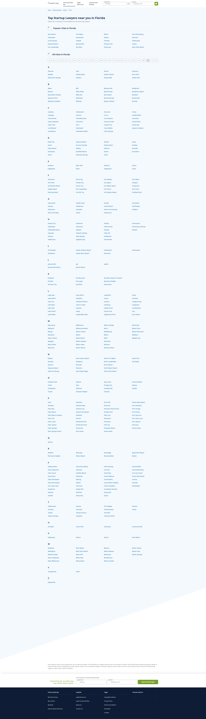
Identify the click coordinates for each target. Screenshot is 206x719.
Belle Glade (80, 91)
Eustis (134, 169)
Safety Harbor (52, 466)
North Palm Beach (110, 371)
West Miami (80, 548)
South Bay (107, 473)
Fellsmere (51, 179)
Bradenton (135, 88)
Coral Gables (108, 128)
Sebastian (79, 476)
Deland (106, 142)
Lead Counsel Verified (93, 3)
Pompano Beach (109, 428)
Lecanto (106, 301)
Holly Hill (107, 233)
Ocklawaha (51, 388)
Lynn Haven (136, 314)
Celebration (80, 112)
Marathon (51, 335)
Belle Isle (79, 95)
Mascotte (51, 348)
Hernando (79, 226)
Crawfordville (136, 115)
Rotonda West (109, 456)
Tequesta (79, 516)
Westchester (80, 561)
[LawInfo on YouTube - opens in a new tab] (149, 696)
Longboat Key (136, 301)
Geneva (50, 206)
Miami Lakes (80, 344)
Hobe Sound (108, 226)
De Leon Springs (81, 145)
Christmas (79, 121)
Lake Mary (51, 305)
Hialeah (78, 40)
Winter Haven (136, 548)
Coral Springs (52, 40)
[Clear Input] (125, 4)
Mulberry (135, 335)
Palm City (51, 418)
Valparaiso (51, 537)
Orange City (108, 385)
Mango (50, 331)
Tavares (78, 506)
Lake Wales (52, 314)
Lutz (133, 311)
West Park (79, 554)
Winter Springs (137, 554)
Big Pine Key (108, 91)
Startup (65, 10)
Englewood (108, 169)
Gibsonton (51, 209)
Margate (51, 341)
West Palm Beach (138, 47)
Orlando (107, 40)
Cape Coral (51, 125)
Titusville (107, 513)
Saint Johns (52, 476)
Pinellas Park (108, 412)
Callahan (51, 112)
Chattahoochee (81, 118)
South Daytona (109, 476)
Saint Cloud (52, 473)
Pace (49, 402)
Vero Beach (136, 537)
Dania (50, 145)
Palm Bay (51, 409)
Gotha (78, 212)
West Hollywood (53, 558)
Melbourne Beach (82, 328)
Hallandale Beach (54, 230)
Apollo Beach (80, 74)
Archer (106, 71)
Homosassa (136, 223)
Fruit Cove (135, 189)
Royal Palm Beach (138, 453)
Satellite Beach (81, 473)
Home (49, 10)
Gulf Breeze (136, 206)
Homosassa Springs (139, 226)
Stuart (106, 495)
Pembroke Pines (81, 425)
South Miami (108, 479)
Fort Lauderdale (53, 47)
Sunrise (134, 479)
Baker (50, 88)
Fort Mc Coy (80, 192)
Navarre (50, 365)
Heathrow (79, 223)
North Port (135, 358)
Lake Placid (52, 311)
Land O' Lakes (80, 305)
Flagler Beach (52, 189)
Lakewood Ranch (81, 301)
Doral (106, 155)
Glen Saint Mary (53, 212)
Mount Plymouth (138, 331)
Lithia (134, 295)
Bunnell (134, 101)
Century (78, 115)
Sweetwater (136, 486)
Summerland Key (138, 470)
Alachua (50, 71)
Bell (77, 88)
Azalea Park (136, 77)
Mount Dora (136, 328)
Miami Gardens (81, 341)
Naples (106, 37)
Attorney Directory (57, 10)
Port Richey (136, 412)
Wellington (51, 551)
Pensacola (107, 47)
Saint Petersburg (137, 34)
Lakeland (79, 298)
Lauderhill (107, 295)
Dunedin (135, 148)
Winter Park (136, 551)
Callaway (51, 115)
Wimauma (107, 554)
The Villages (108, 506)
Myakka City (136, 338)
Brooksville (136, 98)
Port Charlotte (137, 405)
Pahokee (51, 405)
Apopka (78, 77)
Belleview (79, 98)
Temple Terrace (81, 513)
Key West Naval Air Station (113, 278)
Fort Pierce (107, 189)
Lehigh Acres (108, 308)
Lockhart (135, 298)
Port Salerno (136, 421)
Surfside (135, 482)
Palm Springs (52, 428)
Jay (77, 264)
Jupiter (106, 264)
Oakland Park (52, 382)
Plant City (107, 415)
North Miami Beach (110, 368)
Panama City (108, 44)
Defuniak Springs (82, 155)
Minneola (107, 341)
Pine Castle (80, 431)
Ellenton (107, 165)
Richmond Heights (54, 456)
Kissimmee (107, 284)
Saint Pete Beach (53, 479)
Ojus (77, 385)
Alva (77, 71)
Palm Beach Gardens (55, 415)
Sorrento (107, 470)
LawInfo (78, 692)
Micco (106, 328)
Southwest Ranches (110, 489)
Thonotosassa (109, 509)
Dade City (51, 142)
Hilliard (106, 223)
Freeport (135, 182)
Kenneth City (52, 284)
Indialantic (51, 253)
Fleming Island (53, 192)
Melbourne (79, 325)
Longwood (135, 305)
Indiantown (108, 250)
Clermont (107, 112)
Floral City (79, 179)
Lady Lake (51, 295)
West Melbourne (53, 561)
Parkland (79, 415)
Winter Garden (109, 561)
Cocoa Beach (108, 118)
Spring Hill (107, 492)
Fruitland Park (137, 192)
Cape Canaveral (53, 121)
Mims (106, 338)
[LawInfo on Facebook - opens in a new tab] (134, 696)
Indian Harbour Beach (83, 250)
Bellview (79, 101)
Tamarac (51, 509)
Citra (77, 125)
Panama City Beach (82, 412)
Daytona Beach (53, 44)
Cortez (134, 112)
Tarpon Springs (53, 516)
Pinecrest (107, 405)
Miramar (107, 344)
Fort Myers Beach (110, 186)
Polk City (107, 425)
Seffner (78, 482)
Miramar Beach (109, 348)
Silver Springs (108, 466)
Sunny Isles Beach (138, 476)
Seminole (79, 486)
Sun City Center (137, 473)
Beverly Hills (108, 88)
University (107, 526)
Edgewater (51, 169)
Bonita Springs (109, 98)
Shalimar (79, 492)
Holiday (106, 230)
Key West (79, 47)
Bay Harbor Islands (54, 95)
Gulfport (135, 209)
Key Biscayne (80, 278)
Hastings (51, 233)
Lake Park (51, 308)
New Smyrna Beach (82, 358)
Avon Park (135, 74)
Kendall (50, 281)
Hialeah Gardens (81, 233)
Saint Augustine (53, 470)
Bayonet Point (53, 98)
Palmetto (79, 402)
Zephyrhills (51, 582)
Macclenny (51, 325)
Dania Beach (52, 148)
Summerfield (136, 466)
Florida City (80, 182)
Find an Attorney (53, 692)
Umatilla (51, 526)
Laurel (106, 298)
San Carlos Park (53, 486)
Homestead (108, 239)
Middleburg (108, 331)
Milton (106, 335)
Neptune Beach (53, 368)
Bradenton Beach (138, 91)
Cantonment (52, 118)
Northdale (135, 361)
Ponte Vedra (108, 431)
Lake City (51, 301)
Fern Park (51, 182)
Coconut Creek (109, 121)
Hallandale (51, 226)
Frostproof (135, 186)
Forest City (79, 186)
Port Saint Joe (136, 415)
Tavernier (79, 509)
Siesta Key (79, 495)
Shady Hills (79, 489)
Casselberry (52, 131)
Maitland (51, 328)
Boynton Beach (109, 101)
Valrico (78, 537)
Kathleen (51, 278)
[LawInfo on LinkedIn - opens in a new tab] (156, 696)
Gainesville (79, 37)
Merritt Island (80, 331)
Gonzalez (79, 209)
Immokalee (52, 250)
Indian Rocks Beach (82, 253)
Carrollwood (52, 128)
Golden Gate (80, 203)
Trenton (134, 506)
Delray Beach (108, 145)
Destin (106, 151)
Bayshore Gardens (54, 101)
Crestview (135, 118)
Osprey (134, 385)
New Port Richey (53, 371)
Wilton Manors (109, 551)
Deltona (106, 148)
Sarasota (135, 37)
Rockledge (107, 453)
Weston (106, 548)
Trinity (134, 509)
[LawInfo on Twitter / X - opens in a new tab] (141, 696)
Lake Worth (80, 295)
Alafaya (50, 74)
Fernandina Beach (54, 186)
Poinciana (107, 421)
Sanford (50, 492)
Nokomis (79, 368)
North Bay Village (82, 371)
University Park (137, 526)
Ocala (50, 385)
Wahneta (51, 548)
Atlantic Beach (109, 74)
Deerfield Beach (81, 151)
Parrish (78, 418)
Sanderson (51, 489)
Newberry (79, 361)
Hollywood (107, 236)
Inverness (107, 253)
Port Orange (136, 409)
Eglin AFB (79, 165)
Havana (50, 236)
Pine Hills (107, 402)
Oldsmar (79, 388)
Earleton (51, 165)
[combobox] (115, 3)
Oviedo (134, 388)
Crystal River (136, 121)
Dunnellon (135, 151)
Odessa (78, 382)
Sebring (78, 479)
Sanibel (50, 495)
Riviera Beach (80, 456)
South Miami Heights (111, 482)
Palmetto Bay (80, 405)
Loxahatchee (136, 308)
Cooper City (108, 125)
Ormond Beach (137, 382)
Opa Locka (107, 382)
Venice (106, 537)
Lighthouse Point (110, 314)
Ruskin (134, 456)
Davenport (51, 151)
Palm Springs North (54, 431)
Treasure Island (109, 516)
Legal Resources (80, 3)
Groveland (135, 203)
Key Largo (79, 281)
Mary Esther (52, 344)
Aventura (135, 71)
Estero (134, 165)
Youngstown (52, 571)
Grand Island (108, 206)
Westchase (79, 558)
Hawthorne (51, 239)
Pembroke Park (81, 421)
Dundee (134, 145)
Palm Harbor (52, 425)
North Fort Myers (110, 358)
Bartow (50, 91)
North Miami (108, 365)
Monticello (135, 325)
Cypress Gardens (137, 128)
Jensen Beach (80, 267)
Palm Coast (52, 421)
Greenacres (108, 212)
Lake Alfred (52, 298)
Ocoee (50, 391)
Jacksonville (80, 44)
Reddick (50, 453)
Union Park (80, 526)
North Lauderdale (110, 361)
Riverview (79, 453)
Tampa (134, 44)
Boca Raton (52, 34)
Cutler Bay (135, 125)
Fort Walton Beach (110, 192)
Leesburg (107, 305)
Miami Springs (109, 325)
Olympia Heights (81, 391)
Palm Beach (52, 412)
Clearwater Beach (82, 131)
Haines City (52, 223)
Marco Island (52, 338)
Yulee (78, 571)
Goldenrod (79, 206)
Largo (78, 311)
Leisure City (108, 311)
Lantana (78, 308)
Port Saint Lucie (137, 418)
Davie (50, 155)
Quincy (50, 442)
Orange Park (108, 388)
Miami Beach (80, 338)
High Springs (80, 236)
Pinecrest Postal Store (111, 409)
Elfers (78, 169)
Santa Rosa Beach (82, 466)
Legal (106, 692)
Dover (134, 142)
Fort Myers (79, 34)
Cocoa (106, 115)
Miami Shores (80, 348)
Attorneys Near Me (69, 3)
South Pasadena (109, 486)
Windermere (108, 558)
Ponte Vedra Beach (138, 402)
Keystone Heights (110, 281)
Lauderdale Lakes (82, 314)
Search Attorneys (148, 682)
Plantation (107, 418)
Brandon (135, 95)
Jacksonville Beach (54, 267)
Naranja (50, 361)
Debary (78, 148)
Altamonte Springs (54, 77)
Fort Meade (108, 179)
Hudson (134, 230)
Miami (106, 34)
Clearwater (51, 37)
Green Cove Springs (110, 209)
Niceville (79, 365)
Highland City (80, 239)
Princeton (135, 425)
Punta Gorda (136, 428)
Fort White (135, 179)
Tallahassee (136, 40)
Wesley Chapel (53, 554)
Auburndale (108, 77)
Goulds (106, 203)
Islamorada (136, 250)
